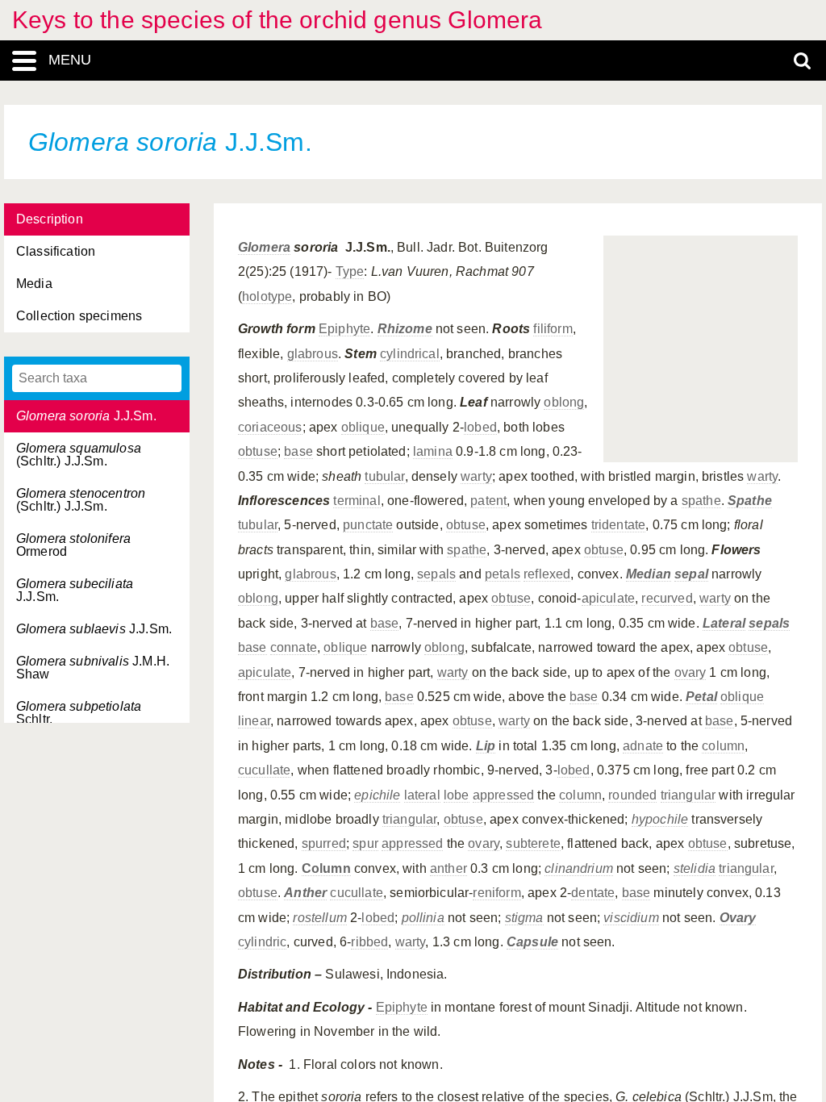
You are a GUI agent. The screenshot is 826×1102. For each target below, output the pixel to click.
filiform (552, 329)
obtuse (257, 451)
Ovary (738, 918)
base (298, 451)
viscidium (630, 918)
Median (648, 574)
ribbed (369, 942)
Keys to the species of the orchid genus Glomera (277, 19)
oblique (363, 427)
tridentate (618, 525)
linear (254, 721)
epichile (377, 795)
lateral (422, 795)
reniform (496, 893)
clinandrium (578, 868)
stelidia (694, 868)
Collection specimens (79, 316)
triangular (688, 795)
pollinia (423, 918)
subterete (533, 843)
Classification (55, 251)
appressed (503, 795)
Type (350, 271)
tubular (384, 476)
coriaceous (270, 427)
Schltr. (78, 712)
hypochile (660, 819)
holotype (267, 296)
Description (49, 219)
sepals (436, 574)
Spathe (750, 500)
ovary (690, 672)
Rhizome (405, 329)
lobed (480, 427)
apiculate (608, 598)
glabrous (312, 354)
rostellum (319, 918)
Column (326, 868)
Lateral (724, 623)
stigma (524, 918)
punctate (368, 525)
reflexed (547, 574)
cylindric (262, 942)
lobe (456, 795)
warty (476, 476)
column (723, 746)
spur (365, 843)
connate (293, 647)
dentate (593, 893)
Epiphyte (344, 329)
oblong (564, 402)
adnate (643, 746)
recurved (666, 598)
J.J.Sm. (86, 416)
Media (34, 283)
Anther (305, 893)
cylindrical (410, 354)
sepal (691, 574)
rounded (632, 795)
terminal (356, 500)
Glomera (264, 247)
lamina (433, 451)
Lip (485, 746)
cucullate (264, 770)
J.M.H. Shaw (92, 667)
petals (502, 574)
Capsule (532, 942)
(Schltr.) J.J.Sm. (78, 454)
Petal (701, 696)
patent (488, 500)
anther (448, 868)
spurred (324, 843)
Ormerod (73, 545)
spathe (701, 500)
